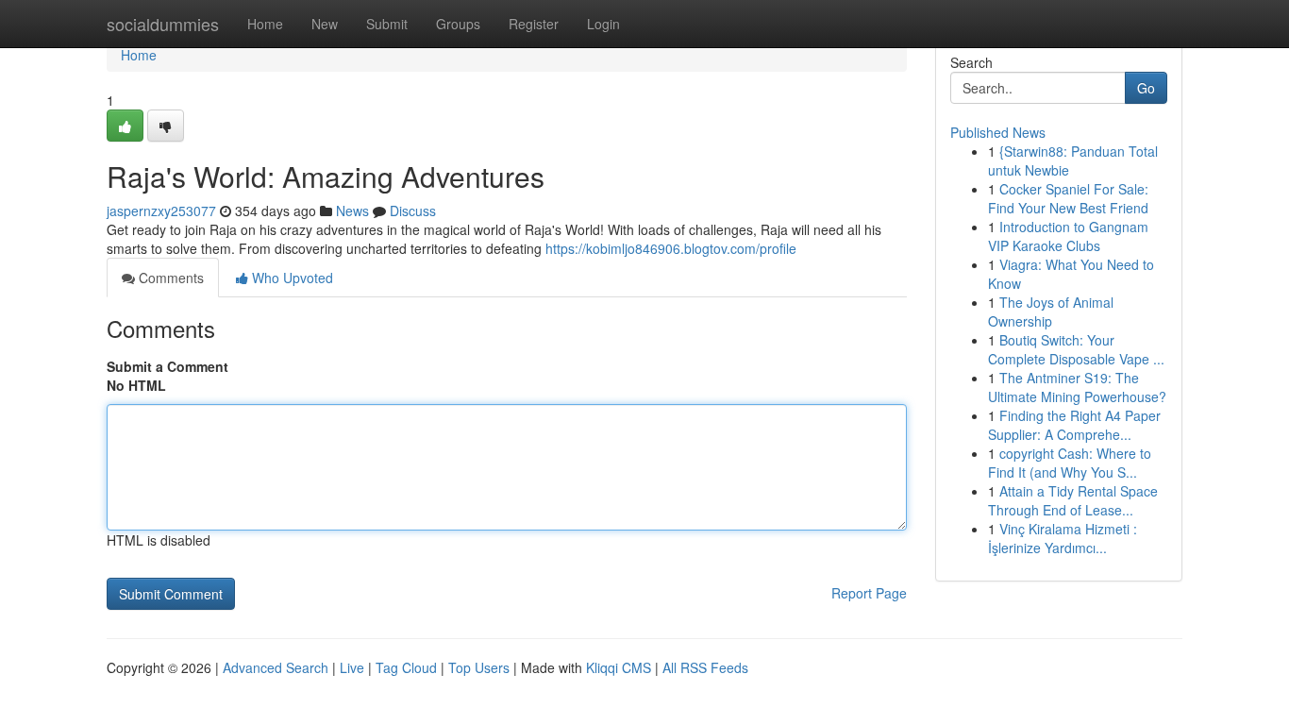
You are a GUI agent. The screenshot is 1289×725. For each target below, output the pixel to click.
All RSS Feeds (705, 667)
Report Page (869, 592)
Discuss (413, 210)
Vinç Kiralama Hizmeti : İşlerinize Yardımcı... (1062, 538)
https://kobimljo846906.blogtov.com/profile (670, 248)
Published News (998, 132)
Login (603, 23)
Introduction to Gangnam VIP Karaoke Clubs (1068, 236)
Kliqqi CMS (618, 667)
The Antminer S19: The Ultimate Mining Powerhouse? (1077, 387)
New (324, 23)
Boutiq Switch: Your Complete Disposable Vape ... (1076, 349)
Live (352, 667)
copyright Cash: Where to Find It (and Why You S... (1069, 462)
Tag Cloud (406, 667)
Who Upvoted (290, 277)
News (352, 210)
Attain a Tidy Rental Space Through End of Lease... (1073, 500)
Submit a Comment (167, 366)
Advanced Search (275, 667)
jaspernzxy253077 (161, 210)
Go (1146, 87)
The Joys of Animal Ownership (1050, 311)
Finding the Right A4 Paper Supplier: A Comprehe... (1074, 425)
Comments (169, 277)
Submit (387, 23)
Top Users (479, 667)
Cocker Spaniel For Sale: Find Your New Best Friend (1068, 198)
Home (265, 23)
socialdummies (163, 23)
